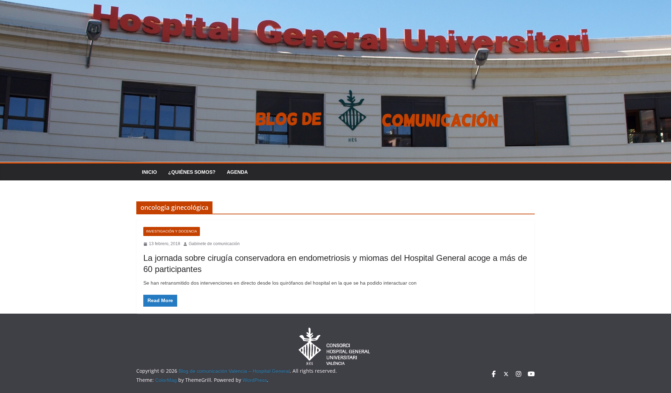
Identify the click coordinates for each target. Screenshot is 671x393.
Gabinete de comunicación (214, 243)
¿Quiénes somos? (192, 172)
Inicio (149, 172)
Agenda (237, 172)
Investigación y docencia (171, 231)
